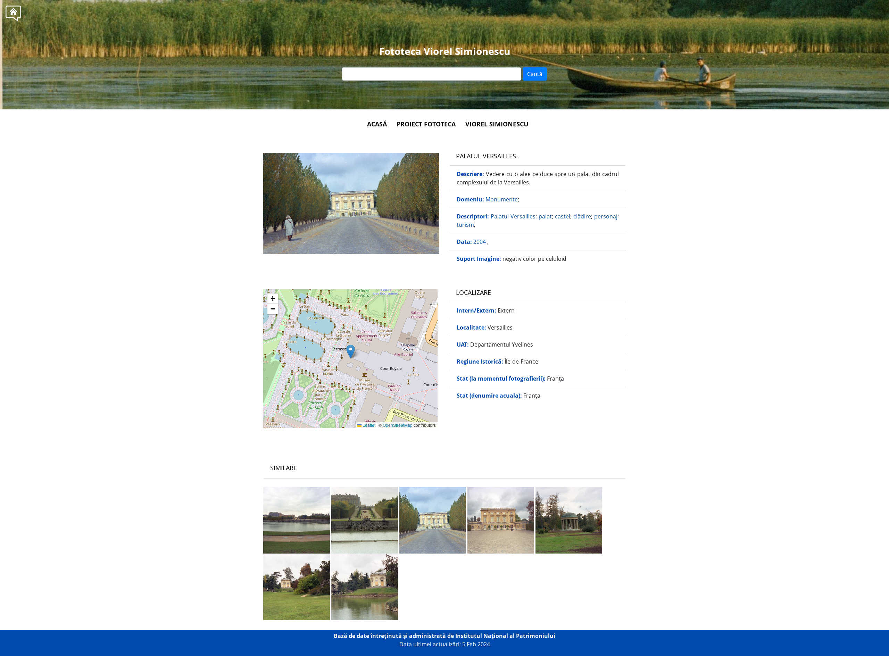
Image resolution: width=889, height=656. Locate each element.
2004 (480, 242)
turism (465, 225)
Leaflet (368, 425)
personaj (605, 216)
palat (545, 216)
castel (562, 216)
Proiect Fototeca (426, 124)
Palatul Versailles (513, 216)
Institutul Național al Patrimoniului (505, 636)
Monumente (501, 199)
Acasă (377, 124)
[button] (350, 351)
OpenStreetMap (398, 425)
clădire (582, 216)
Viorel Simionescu (497, 124)
